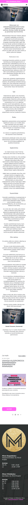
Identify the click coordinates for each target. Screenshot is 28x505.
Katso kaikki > (22, 356)
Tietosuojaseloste (13, 499)
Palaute (21, 499)
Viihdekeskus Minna (13, 1)
